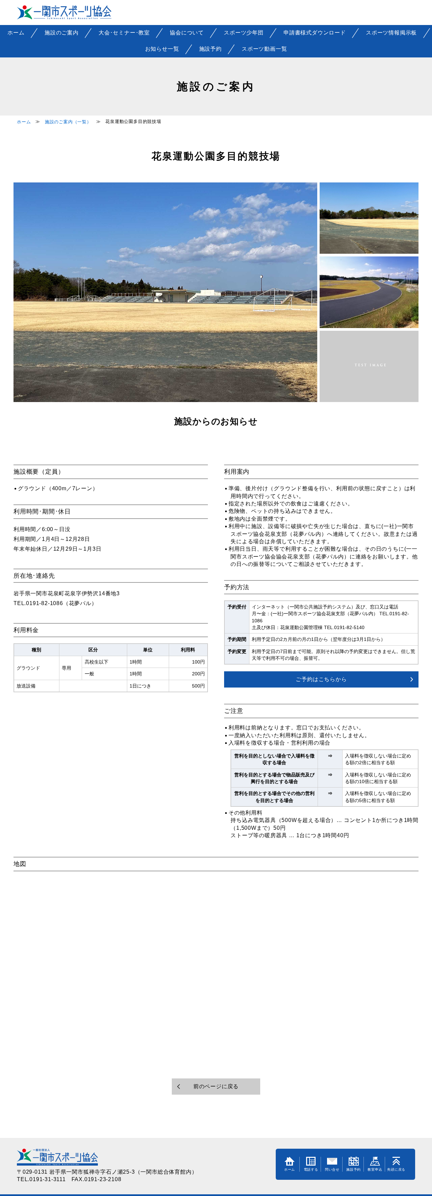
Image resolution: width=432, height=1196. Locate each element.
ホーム (15, 32)
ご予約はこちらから (321, 679)
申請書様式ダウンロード (315, 32)
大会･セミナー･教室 (124, 32)
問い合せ (332, 1169)
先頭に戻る (396, 1169)
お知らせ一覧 (162, 49)
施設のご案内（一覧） (68, 121)
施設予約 (210, 49)
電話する (311, 1169)
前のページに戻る (216, 1086)
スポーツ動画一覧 (264, 49)
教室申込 (375, 1169)
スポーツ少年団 (244, 32)
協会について (187, 32)
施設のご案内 (62, 32)
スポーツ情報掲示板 (391, 32)
